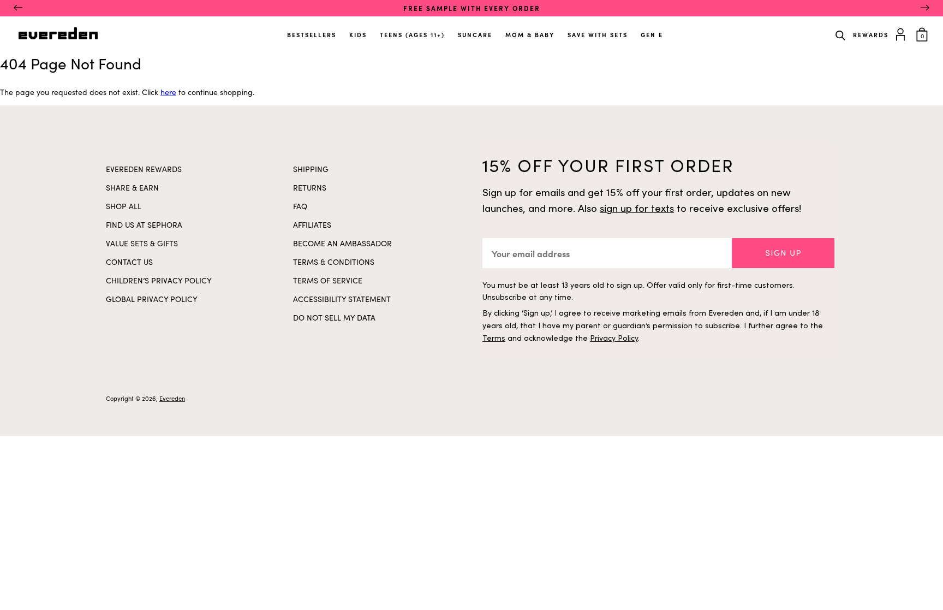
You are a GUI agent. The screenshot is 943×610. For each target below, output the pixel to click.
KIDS (358, 35)
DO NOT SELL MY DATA (334, 317)
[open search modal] (840, 34)
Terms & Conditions (333, 262)
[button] (783, 253)
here (168, 92)
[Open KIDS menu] (368, 30)
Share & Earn (132, 187)
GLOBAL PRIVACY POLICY (152, 299)
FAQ (300, 206)
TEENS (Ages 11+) (412, 35)
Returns (309, 187)
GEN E (652, 35)
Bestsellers (311, 35)
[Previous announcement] (18, 8)
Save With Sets (598, 35)
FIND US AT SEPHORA (144, 225)
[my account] (902, 33)
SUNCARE (475, 35)
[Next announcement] (925, 8)
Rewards (870, 35)
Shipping (311, 169)
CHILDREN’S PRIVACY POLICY (159, 280)
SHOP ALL (123, 206)
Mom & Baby (529, 35)
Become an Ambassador (342, 243)
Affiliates (312, 225)
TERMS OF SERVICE (327, 280)
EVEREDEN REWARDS (144, 169)
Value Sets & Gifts (142, 243)
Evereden (172, 398)
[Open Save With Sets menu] (629, 30)
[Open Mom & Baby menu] (555, 30)
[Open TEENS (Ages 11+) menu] (446, 30)
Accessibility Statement (342, 299)
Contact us (129, 262)
